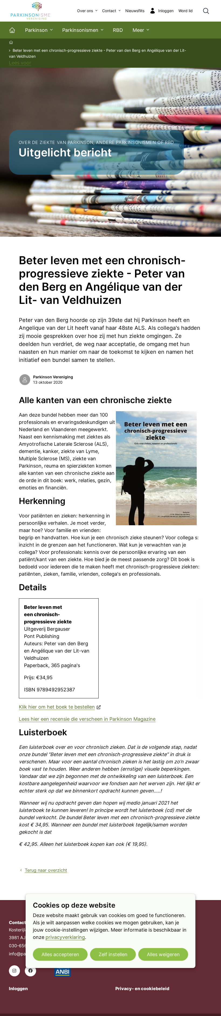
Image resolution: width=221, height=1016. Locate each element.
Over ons (85, 11)
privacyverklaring (65, 937)
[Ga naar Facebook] (30, 970)
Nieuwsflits (134, 11)
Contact (109, 11)
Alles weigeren (163, 954)
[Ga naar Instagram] (14, 970)
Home (11, 42)
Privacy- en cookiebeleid (142, 988)
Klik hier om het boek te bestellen (57, 707)
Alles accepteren (60, 954)
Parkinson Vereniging (53, 377)
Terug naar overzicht (46, 870)
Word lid (185, 11)
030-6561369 (23, 945)
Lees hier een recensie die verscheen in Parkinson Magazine (87, 719)
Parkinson (36, 30)
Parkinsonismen (80, 30)
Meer (138, 30)
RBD (118, 30)
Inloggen (18, 988)
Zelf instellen (113, 954)
